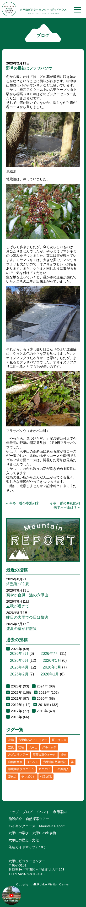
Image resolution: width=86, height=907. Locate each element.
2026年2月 (19, 674)
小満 (11, 740)
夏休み (12, 776)
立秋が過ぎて (17, 606)
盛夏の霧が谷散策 (21, 629)
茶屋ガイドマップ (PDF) (27, 847)
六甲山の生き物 (44, 833)
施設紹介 (15, 819)
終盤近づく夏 (17, 584)
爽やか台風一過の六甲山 (27, 595)
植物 (63, 754)
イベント (32, 762)
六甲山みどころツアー (32, 740)
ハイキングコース (22, 826)
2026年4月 (19, 667)
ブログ (27, 812)
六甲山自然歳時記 (54, 762)
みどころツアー (18, 754)
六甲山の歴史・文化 (24, 840)
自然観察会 (15, 762)
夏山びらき (59, 740)
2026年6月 (19, 660)
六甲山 (33, 747)
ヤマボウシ (28, 776)
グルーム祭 (49, 747)
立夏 (11, 747)
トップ (14, 812)
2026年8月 (19, 653)
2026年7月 (50, 653)
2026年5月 (52, 660)
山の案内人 (62, 769)
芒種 (21, 747)
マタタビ (44, 769)
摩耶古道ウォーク (44, 754)
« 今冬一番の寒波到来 (22, 503)
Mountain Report (51, 826)
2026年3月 (52, 667)
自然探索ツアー (37, 819)
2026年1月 (50, 674)
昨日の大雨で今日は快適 (27, 617)
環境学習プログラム (21, 769)
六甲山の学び (19, 833)
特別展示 (46, 776)
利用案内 (60, 812)
